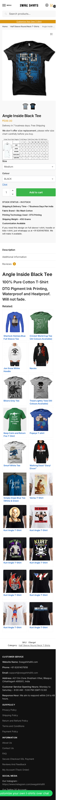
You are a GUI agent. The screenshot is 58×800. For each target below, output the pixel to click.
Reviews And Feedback (14, 764)
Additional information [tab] (14, 256)
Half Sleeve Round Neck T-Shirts (24, 26)
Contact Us (8, 748)
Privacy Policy (9, 710)
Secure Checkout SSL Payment (18, 759)
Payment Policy (10, 731)
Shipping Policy (10, 715)
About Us (7, 742)
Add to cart (36, 192)
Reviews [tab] (8, 264)
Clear (4, 184)
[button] (52, 5)
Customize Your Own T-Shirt (29, 21)
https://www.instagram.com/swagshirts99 (23, 784)
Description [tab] (8, 249)
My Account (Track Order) (15, 769)
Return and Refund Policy (15, 720)
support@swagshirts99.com (23, 672)
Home (5, 26)
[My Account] (47, 5)
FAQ (4, 753)
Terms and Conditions (13, 726)
